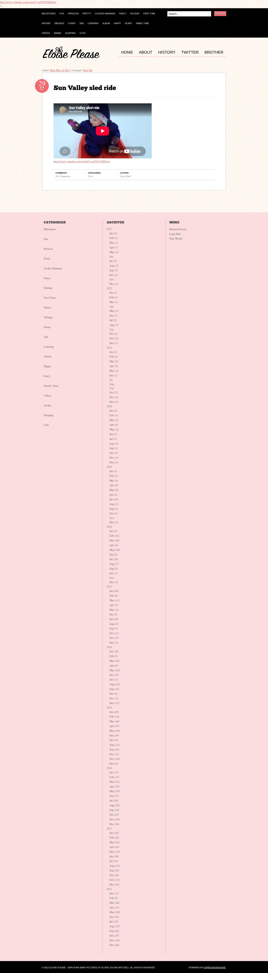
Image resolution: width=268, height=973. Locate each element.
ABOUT (145, 52)
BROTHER (213, 52)
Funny (47, 327)
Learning (49, 346)
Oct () (113, 275)
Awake (47, 405)
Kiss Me (87, 70)
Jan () (113, 233)
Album (47, 356)
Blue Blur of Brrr (60, 70)
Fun (46, 239)
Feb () (113, 238)
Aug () (113, 265)
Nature (47, 307)
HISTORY (166, 52)
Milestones (50, 229)
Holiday (48, 288)
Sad (46, 337)
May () (114, 252)
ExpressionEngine (215, 967)
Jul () (113, 261)
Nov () (113, 338)
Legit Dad (125, 176)
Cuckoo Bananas (53, 268)
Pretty (47, 258)
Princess (48, 249)
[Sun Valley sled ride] (85, 87)
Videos (47, 395)
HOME (127, 52)
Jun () (113, 315)
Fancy (47, 278)
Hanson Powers (177, 229)
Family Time (51, 386)
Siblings (48, 317)
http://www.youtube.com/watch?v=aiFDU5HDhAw (28, 2)
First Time (50, 297)
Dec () (113, 284)
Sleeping (48, 415)
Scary (47, 376)
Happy (47, 366)
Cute (90, 176)
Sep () (113, 270)
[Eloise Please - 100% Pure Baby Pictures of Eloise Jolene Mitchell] (71, 57)
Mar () (113, 242)
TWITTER (190, 52)
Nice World (175, 238)
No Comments (63, 176)
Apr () (113, 247)
